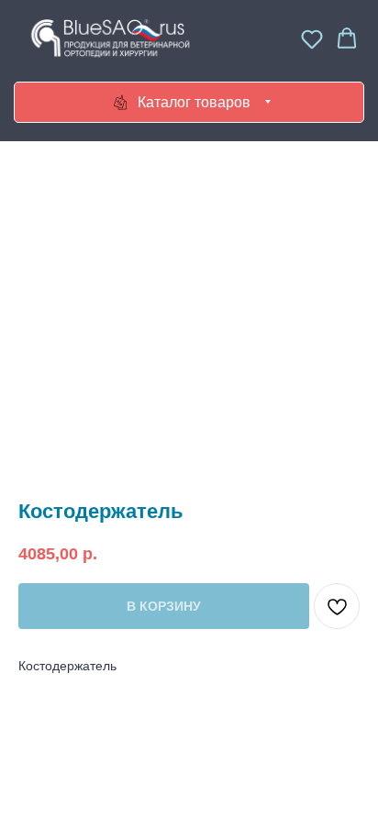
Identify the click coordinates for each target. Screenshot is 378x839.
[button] (312, 39)
